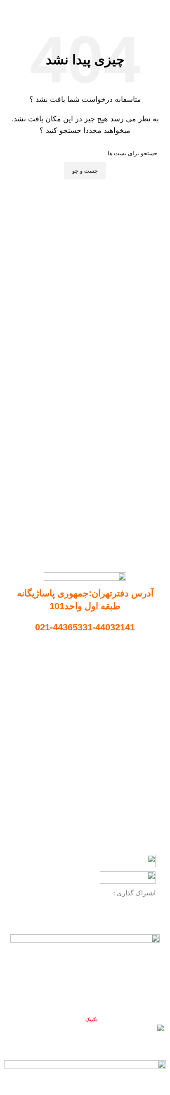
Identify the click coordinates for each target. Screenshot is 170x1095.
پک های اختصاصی (134, 787)
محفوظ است (75, 1019)
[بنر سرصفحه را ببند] (159, 1045)
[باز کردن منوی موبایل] (160, 8)
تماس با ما (140, 692)
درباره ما (142, 678)
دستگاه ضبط (140, 758)
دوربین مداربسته (136, 744)
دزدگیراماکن (141, 801)
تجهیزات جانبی (138, 772)
